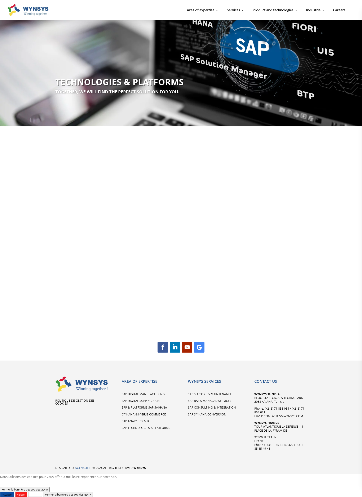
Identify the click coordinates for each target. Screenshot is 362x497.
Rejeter (21, 494)
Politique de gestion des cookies (74, 402)
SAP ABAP (268, 296)
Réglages (35, 494)
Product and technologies (273, 10)
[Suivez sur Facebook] (163, 347)
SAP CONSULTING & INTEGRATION (212, 407)
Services (233, 10)
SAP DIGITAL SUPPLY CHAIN (141, 401)
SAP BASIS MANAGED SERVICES (209, 401)
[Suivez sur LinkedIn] (175, 347)
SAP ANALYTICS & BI (136, 421)
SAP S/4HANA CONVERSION (207, 414)
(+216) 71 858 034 (277, 408)
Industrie (313, 10)
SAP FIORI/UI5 (139, 296)
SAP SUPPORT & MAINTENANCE (210, 394)
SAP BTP (67, 296)
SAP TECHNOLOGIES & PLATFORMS (146, 428)
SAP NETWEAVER (208, 296)
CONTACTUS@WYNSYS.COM (283, 416)
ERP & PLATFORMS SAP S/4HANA (144, 407)
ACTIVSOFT (82, 468)
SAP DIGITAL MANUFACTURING (143, 394)
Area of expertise (200, 10)
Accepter (7, 494)
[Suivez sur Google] (199, 347)
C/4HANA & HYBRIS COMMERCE (144, 414)
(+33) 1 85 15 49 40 (278, 445)
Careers (339, 10)
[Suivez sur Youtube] (187, 347)
